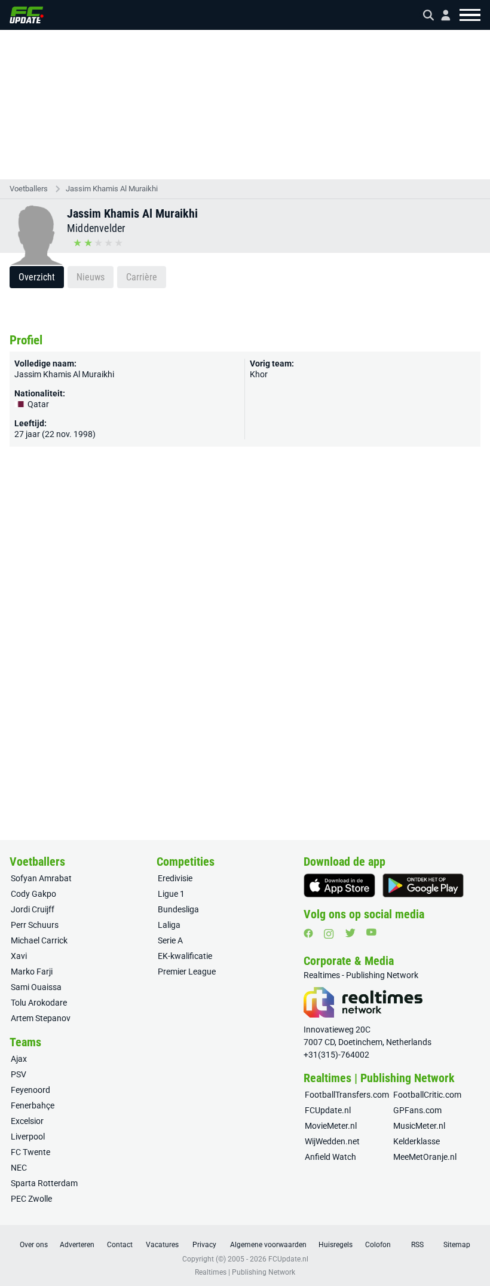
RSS (417, 1245)
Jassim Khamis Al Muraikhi (112, 188)
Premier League (187, 971)
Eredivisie (175, 878)
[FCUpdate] (27, 15)
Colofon (378, 1245)
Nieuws (90, 277)
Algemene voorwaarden (268, 1245)
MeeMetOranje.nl (425, 1157)
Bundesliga (178, 909)
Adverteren (77, 1245)
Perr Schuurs (35, 925)
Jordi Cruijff (32, 909)
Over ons (34, 1245)
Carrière (141, 277)
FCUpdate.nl (328, 1110)
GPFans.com (417, 1110)
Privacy (204, 1245)
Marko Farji (32, 971)
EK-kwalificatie (185, 956)
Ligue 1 (171, 894)
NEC (19, 1167)
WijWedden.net (332, 1141)
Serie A (170, 940)
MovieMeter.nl (331, 1126)
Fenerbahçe (32, 1105)
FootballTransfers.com (347, 1094)
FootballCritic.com (427, 1094)
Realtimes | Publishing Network (245, 1272)
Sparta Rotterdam (44, 1183)
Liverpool (28, 1136)
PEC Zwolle (31, 1198)
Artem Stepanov (41, 1018)
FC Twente (30, 1152)
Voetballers (29, 188)
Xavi (19, 956)
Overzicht (37, 277)
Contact (120, 1245)
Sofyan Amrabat (41, 878)
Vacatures (162, 1245)
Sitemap (456, 1245)
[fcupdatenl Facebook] (308, 933)
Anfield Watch (330, 1157)
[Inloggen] (441, 15)
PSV (18, 1074)
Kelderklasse (416, 1141)
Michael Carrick (39, 940)
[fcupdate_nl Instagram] (329, 934)
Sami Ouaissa (36, 987)
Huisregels (335, 1245)
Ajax (19, 1059)
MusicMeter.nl (419, 1126)
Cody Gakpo (33, 894)
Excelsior (27, 1121)
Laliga (169, 925)
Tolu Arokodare (39, 1002)
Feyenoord (30, 1090)
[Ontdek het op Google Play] (423, 885)
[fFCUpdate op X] (350, 933)
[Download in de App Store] (339, 885)
